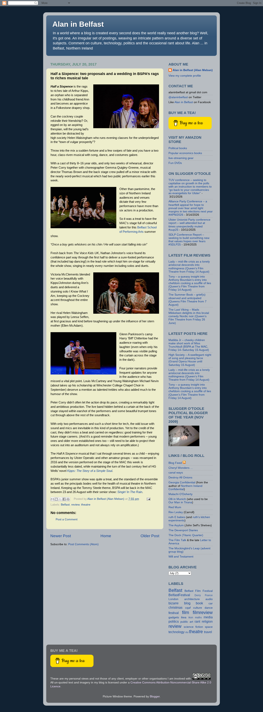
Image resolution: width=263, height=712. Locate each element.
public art (186, 621)
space (209, 626)
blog (187, 603)
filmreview (203, 612)
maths (198, 617)
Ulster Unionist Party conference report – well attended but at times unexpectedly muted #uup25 (189, 224)
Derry (198, 595)
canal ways (175, 472)
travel (208, 632)
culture (197, 607)
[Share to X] (60, 499)
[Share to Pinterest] (68, 499)
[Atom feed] (184, 462)
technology (176, 632)
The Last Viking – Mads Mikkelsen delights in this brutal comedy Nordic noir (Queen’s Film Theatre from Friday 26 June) (188, 316)
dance (209, 607)
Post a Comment (66, 519)
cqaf (188, 607)
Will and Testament (180, 556)
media (208, 617)
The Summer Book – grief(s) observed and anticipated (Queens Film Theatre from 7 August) (187, 299)
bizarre (173, 603)
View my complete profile (184, 75)
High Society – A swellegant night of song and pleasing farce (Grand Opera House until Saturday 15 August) (189, 359)
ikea (183, 617)
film (185, 612)
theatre (85, 504)
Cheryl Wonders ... (180, 467)
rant (197, 621)
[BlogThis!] (56, 499)
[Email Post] (148, 498)
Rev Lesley (175, 512)
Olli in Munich (177, 499)
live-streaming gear (181, 158)
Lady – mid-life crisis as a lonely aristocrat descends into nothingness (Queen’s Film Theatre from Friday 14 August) (189, 266)
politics (173, 621)
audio (209, 599)
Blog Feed (175, 462)
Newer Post (60, 536)
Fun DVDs (175, 163)
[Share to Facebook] (64, 499)
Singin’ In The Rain (129, 492)
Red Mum (174, 507)
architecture (192, 599)
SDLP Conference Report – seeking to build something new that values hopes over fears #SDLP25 (188, 239)
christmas (175, 607)
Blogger (155, 696)
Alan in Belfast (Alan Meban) (193, 70)
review (75, 504)
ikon (190, 617)
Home (105, 536)
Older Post (150, 536)
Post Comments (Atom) (83, 544)
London (173, 599)
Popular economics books (185, 153)
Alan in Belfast (78, 24)
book (199, 603)
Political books (177, 148)
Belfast (65, 504)
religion (207, 621)
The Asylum (176, 525)
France (209, 595)
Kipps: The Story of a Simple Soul (89, 470)
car (211, 603)
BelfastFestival (179, 595)
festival (173, 613)
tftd (186, 632)
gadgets (173, 617)
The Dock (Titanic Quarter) (185, 535)
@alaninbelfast (178, 97)
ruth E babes (176, 517)
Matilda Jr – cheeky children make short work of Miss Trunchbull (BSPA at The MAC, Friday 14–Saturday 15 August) (188, 345)
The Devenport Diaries (183, 530)
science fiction (193, 626)
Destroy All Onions (180, 477)
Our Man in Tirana (180, 502)
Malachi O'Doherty (180, 494)
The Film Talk (177, 540)
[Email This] (52, 499)
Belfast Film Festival (199, 590)
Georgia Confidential (181, 482)
